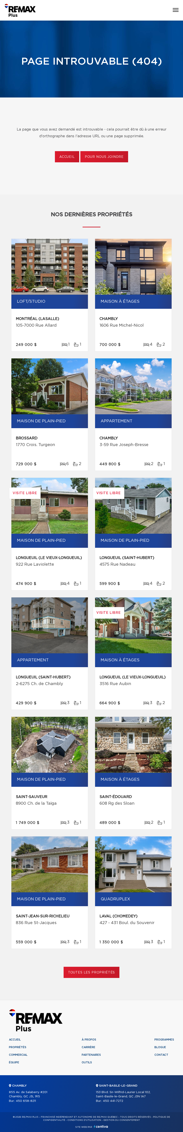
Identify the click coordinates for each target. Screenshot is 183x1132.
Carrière (88, 1047)
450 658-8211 (26, 1101)
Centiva (101, 1126)
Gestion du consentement (121, 1120)
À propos (89, 1039)
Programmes (164, 1039)
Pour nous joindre (104, 157)
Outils (87, 1062)
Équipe (14, 1062)
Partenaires (91, 1055)
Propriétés (17, 1047)
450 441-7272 (113, 1101)
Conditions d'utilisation (84, 1120)
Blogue (160, 1047)
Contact (161, 1055)
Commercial (18, 1055)
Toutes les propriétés (91, 972)
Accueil (67, 157)
